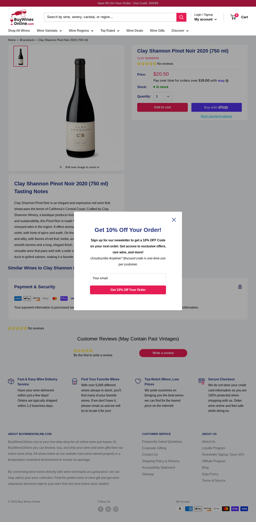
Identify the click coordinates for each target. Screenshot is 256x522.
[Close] (174, 219)
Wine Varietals (47, 30)
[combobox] (110, 17)
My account (204, 19)
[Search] (181, 17)
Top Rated (107, 30)
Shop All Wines (19, 30)
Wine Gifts (157, 30)
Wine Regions (79, 30)
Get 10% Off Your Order (128, 289)
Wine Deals (134, 30)
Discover (178, 30)
